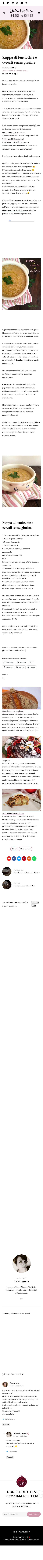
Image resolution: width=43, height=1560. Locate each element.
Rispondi (6, 1424)
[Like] (9, 858)
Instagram (17, 3)
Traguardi (6, 760)
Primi (14, 849)
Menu (39, 13)
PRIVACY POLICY (24, 1532)
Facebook (3, 3)
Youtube (21, 3)
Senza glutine (26, 849)
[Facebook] (14, 858)
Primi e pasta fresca (19, 71)
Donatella (14, 1383)
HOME (15, 1532)
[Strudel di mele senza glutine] (21, 810)
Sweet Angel (20, 1433)
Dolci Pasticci (21, 1281)
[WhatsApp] (34, 858)
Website (21, 1298)
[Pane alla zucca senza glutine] (21, 708)
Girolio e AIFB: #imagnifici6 (13, 139)
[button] (21, 284)
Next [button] (34, 905)
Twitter (8, 3)
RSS (26, 3)
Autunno (6, 71)
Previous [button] (35, 902)
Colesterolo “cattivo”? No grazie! (15, 210)
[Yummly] (29, 858)
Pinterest (12, 3)
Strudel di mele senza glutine (13, 813)
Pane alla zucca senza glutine (13, 711)
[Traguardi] (21, 758)
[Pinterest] (24, 858)
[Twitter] (19, 858)
